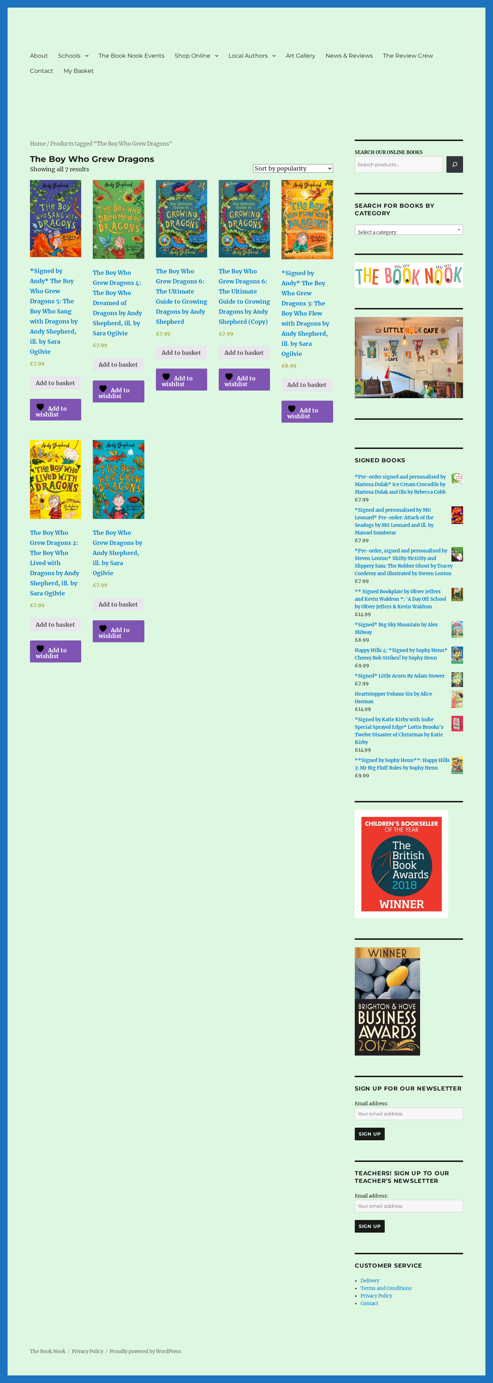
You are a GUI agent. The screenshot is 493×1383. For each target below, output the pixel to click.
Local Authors (248, 55)
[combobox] (409, 230)
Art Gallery (300, 55)
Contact (41, 70)
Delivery (370, 1281)
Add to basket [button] (55, 383)
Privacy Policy (376, 1296)
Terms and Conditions (386, 1288)
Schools (69, 55)
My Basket (79, 70)
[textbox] (409, 232)
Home (38, 144)
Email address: (371, 1104)
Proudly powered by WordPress (145, 1351)
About (39, 55)
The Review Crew (408, 55)
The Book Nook (47, 1351)
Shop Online (192, 55)
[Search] (454, 164)
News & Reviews (349, 55)
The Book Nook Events (132, 55)
